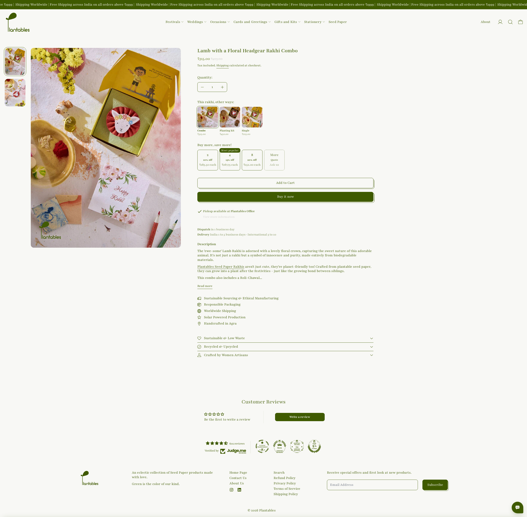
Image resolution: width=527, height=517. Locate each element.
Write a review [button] (299, 417)
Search (279, 472)
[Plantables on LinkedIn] (239, 490)
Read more (204, 286)
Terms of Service (287, 488)
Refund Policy (285, 478)
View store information (219, 217)
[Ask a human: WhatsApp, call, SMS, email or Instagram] (517, 507)
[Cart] (520, 22)
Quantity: (204, 77)
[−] (202, 87)
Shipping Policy (286, 494)
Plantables (267, 510)
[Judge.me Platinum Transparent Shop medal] (262, 446)
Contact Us (238, 478)
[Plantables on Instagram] (231, 490)
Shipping (222, 65)
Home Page (238, 472)
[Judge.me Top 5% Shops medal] (314, 446)
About (485, 22)
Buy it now (285, 196)
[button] (510, 22)
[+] (222, 87)
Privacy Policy (285, 483)
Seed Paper (338, 22)
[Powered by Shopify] (500, 22)
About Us (236, 483)
